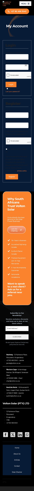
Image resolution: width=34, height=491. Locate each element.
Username (10, 111)
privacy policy (21, 171)
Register (12, 177)
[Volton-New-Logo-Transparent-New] (8, 2)
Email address (11, 121)
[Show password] (26, 65)
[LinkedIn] (20, 435)
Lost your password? (13, 91)
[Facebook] (5, 435)
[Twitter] (13, 435)
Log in (11, 84)
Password (9, 63)
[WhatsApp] (27, 435)
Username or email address (15, 53)
